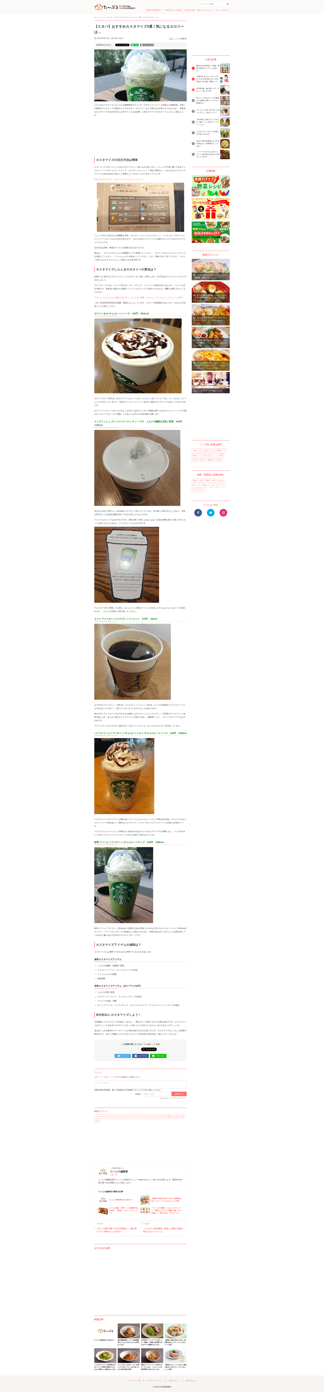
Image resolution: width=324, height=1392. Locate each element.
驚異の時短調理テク (154, 10)
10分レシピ (209, 450)
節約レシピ (197, 455)
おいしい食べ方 (222, 10)
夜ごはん (208, 455)
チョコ (126, 1116)
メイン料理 (219, 455)
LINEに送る (160, 1056)
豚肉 (208, 480)
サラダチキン (198, 490)
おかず (195, 460)
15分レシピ (197, 450)
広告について (174, 1381)
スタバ (118, 1116)
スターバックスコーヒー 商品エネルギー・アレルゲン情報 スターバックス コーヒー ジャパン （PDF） (139, 297)
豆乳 (97, 1121)
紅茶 (182, 1116)
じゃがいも (214, 485)
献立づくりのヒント (205, 10)
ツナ (223, 485)
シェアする (142, 1056)
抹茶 (169, 1116)
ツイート (124, 1056)
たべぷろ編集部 (180, 38)
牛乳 (176, 1116)
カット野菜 (202, 485)
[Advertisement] (140, 1280)
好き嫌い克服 (189, 10)
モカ (157, 1116)
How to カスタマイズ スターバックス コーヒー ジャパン (118, 179)
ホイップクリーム (146, 1116)
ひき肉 (220, 480)
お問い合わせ (190, 1381)
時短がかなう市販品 (173, 10)
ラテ (163, 1116)
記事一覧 (113, 1175)
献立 (203, 460)
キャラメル (99, 1116)
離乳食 (210, 460)
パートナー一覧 (134, 1381)
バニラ (134, 1116)
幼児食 (218, 460)
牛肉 (201, 480)
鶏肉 (194, 480)
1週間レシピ (221, 450)
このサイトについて (155, 1381)
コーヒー (110, 1116)
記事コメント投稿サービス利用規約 (107, 1077)
